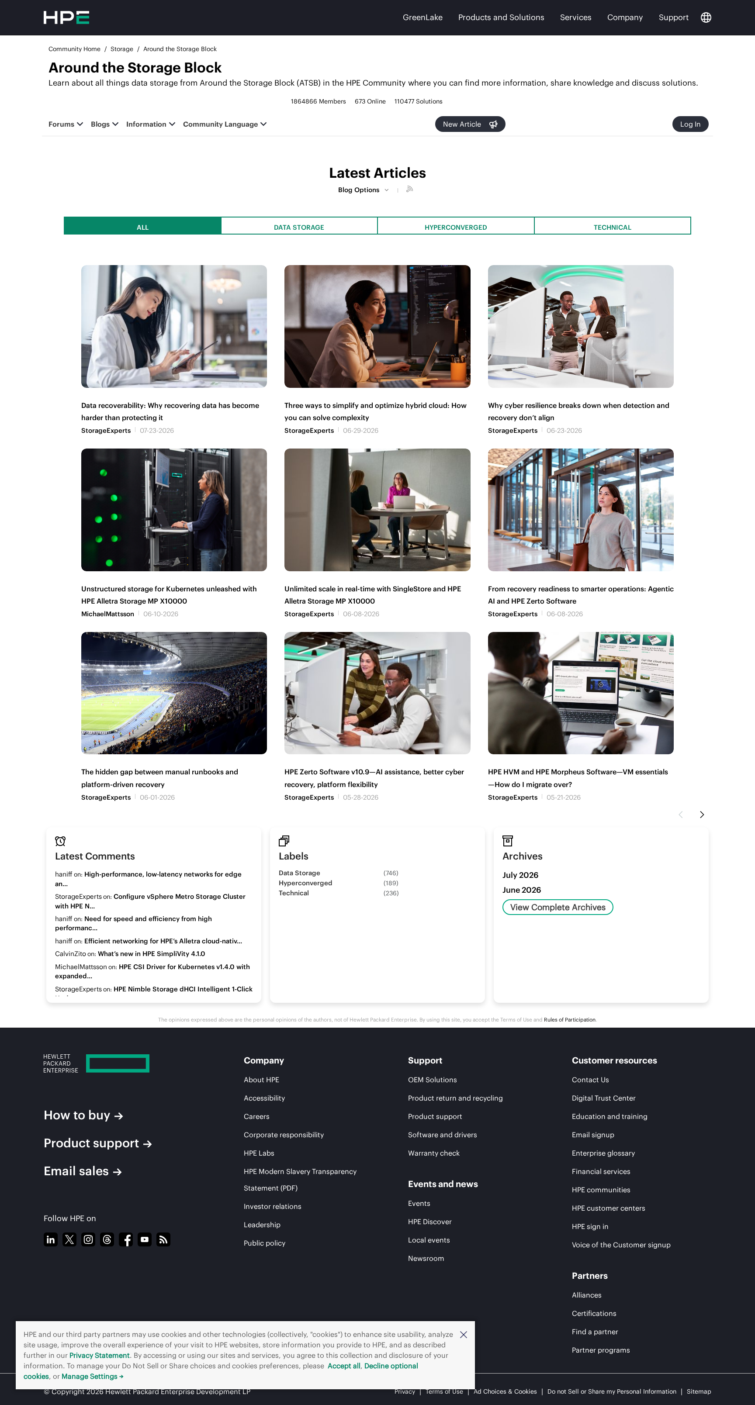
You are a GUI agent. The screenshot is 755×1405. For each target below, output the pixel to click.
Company (625, 17)
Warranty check (434, 1153)
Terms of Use (444, 1391)
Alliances (587, 1295)
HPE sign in (590, 1226)
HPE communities (601, 1189)
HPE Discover (430, 1221)
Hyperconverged (456, 227)
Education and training (610, 1116)
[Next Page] (702, 815)
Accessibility (264, 1098)
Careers (257, 1116)
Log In (690, 124)
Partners (590, 1275)
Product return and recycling (455, 1098)
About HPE (261, 1079)
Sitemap (699, 1391)
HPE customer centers (608, 1208)
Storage (122, 49)
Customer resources (614, 1060)
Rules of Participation (570, 1019)
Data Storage (299, 227)
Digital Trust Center (604, 1098)
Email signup (593, 1134)
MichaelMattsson (107, 614)
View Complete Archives (558, 907)
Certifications (594, 1313)
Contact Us (590, 1079)
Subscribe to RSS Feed (410, 190)
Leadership (262, 1224)
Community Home (74, 49)
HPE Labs (259, 1153)
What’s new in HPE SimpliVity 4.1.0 (151, 953)
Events (419, 1203)
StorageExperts (106, 430)
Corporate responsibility (284, 1134)
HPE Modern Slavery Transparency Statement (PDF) (300, 1179)
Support (674, 17)
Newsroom (426, 1258)
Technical (612, 227)
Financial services (601, 1171)
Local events (429, 1240)
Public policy (264, 1243)
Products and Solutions (501, 17)
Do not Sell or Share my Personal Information (611, 1391)
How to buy (77, 1115)
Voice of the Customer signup (621, 1244)
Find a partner (595, 1331)
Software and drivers (442, 1134)
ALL (143, 227)
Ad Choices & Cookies (505, 1391)
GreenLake (423, 17)
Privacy (405, 1391)
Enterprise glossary (603, 1153)
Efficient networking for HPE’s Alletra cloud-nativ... (163, 941)
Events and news (443, 1183)
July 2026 (520, 875)
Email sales (76, 1171)
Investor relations (272, 1206)
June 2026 (521, 890)
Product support (91, 1143)
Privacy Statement (99, 1355)
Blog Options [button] (358, 190)
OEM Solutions (432, 1079)
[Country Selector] (706, 17)
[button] (463, 1334)
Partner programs (601, 1350)
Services (576, 17)
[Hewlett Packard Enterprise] (120, 1063)
